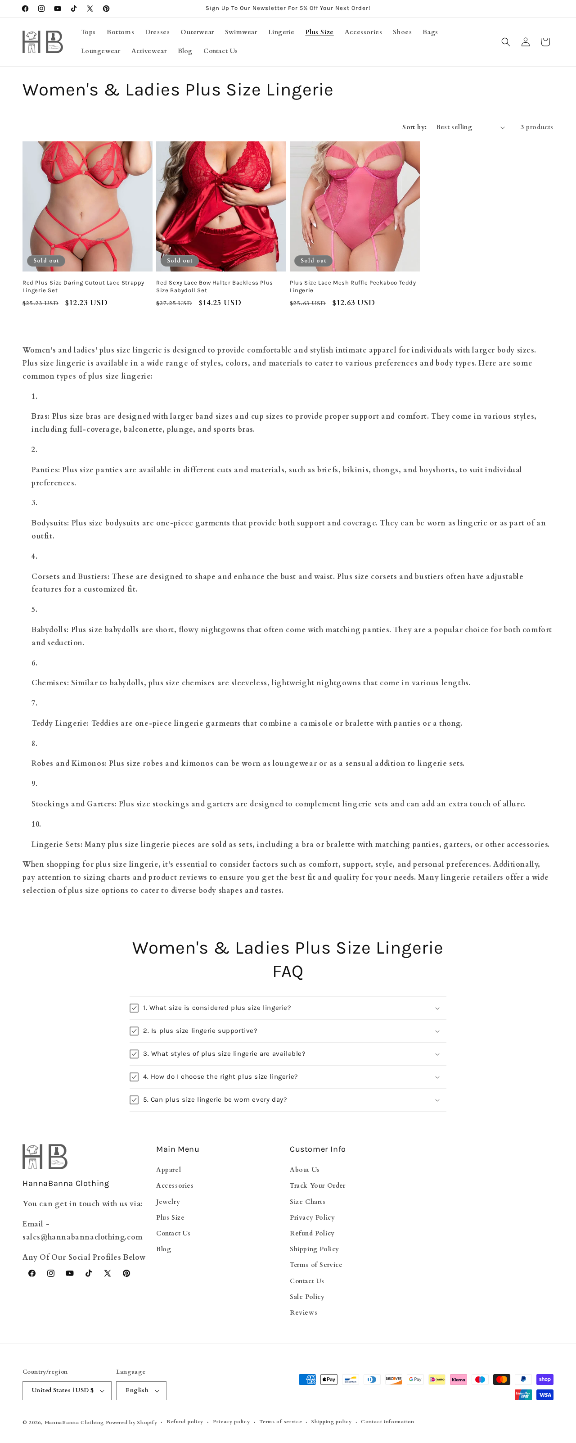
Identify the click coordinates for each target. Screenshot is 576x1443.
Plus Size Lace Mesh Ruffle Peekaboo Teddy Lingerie (353, 286)
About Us (305, 1170)
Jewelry (168, 1202)
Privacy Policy (312, 1217)
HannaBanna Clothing (74, 1422)
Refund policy (184, 1421)
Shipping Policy (314, 1249)
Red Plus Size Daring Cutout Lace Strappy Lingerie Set (83, 286)
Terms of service (280, 1421)
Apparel (168, 1170)
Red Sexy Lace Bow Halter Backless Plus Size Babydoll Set (214, 286)
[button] (506, 42)
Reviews (303, 1312)
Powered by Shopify (132, 1422)
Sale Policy (307, 1297)
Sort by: (414, 127)
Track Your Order (318, 1185)
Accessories (175, 1185)
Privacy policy (231, 1421)
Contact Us (173, 1233)
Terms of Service (316, 1265)
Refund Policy (312, 1233)
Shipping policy (331, 1421)
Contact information (387, 1421)
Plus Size (170, 1217)
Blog (163, 1249)
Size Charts (308, 1202)
